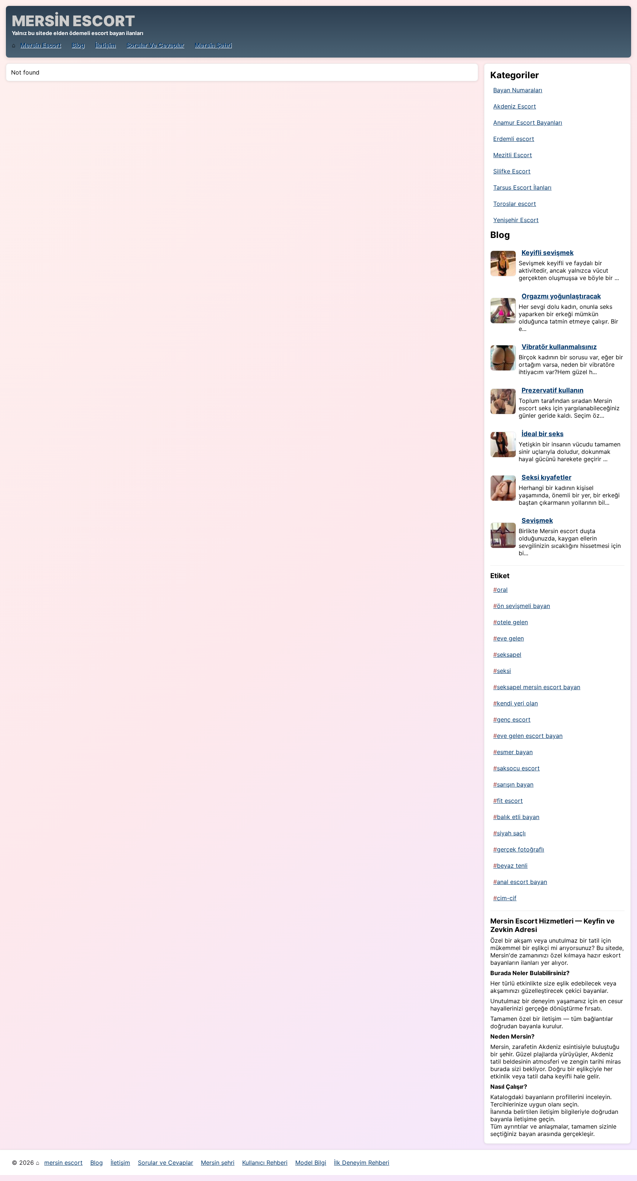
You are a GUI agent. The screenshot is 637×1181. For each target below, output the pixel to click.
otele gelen (512, 622)
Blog (78, 45)
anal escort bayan (522, 881)
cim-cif (506, 898)
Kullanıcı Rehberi (265, 1162)
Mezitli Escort (512, 155)
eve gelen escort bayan (530, 735)
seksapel (509, 654)
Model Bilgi (310, 1162)
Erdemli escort (513, 138)
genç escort (513, 719)
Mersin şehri (213, 45)
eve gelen (510, 638)
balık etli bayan (518, 817)
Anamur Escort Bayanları (527, 122)
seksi (504, 670)
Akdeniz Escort (514, 106)
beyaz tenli (512, 865)
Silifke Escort (511, 171)
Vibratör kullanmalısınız (559, 346)
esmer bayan (515, 752)
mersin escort (40, 45)
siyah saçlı (511, 833)
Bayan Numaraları (517, 90)
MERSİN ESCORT (73, 21)
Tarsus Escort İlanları (522, 187)
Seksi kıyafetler (546, 477)
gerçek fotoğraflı (520, 849)
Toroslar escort (514, 203)
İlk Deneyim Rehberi (361, 1162)
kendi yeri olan (517, 703)
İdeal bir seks (543, 434)
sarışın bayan (515, 784)
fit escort (510, 800)
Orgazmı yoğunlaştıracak (561, 296)
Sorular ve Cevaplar (155, 45)
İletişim (105, 45)
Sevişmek (537, 520)
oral (502, 589)
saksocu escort (518, 768)
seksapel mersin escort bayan (538, 687)
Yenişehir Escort (516, 220)
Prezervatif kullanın (553, 390)
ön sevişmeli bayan (523, 606)
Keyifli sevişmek (548, 252)
